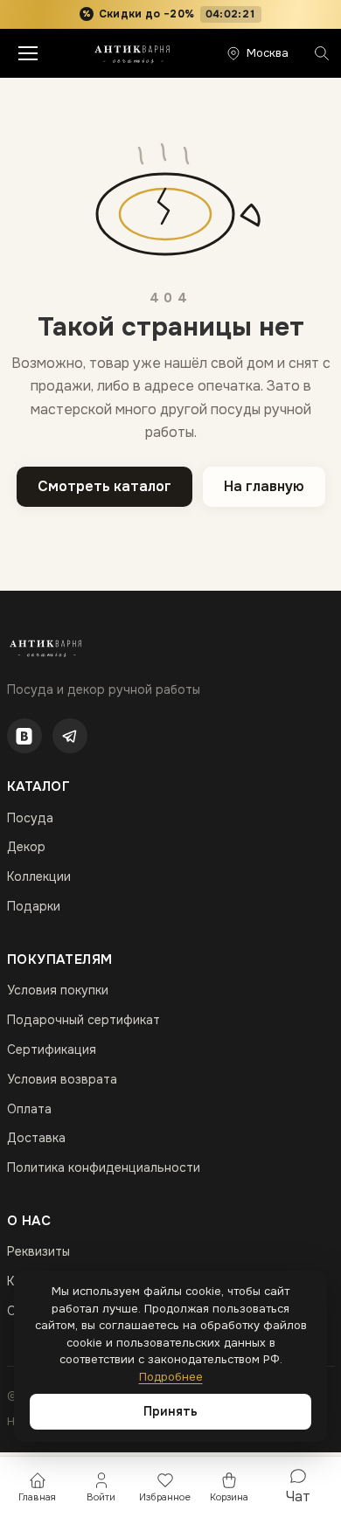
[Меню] (27, 53)
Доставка (36, 1138)
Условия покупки (57, 990)
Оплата (29, 1109)
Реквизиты (38, 1251)
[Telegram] (69, 735)
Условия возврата (62, 1079)
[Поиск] (322, 53)
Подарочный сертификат (83, 1020)
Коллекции (39, 876)
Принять (170, 1411)
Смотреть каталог (104, 486)
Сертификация (51, 1049)
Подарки (33, 906)
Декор (26, 847)
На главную (264, 486)
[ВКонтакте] (24, 735)
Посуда (30, 818)
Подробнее (171, 1376)
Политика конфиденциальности (103, 1167)
